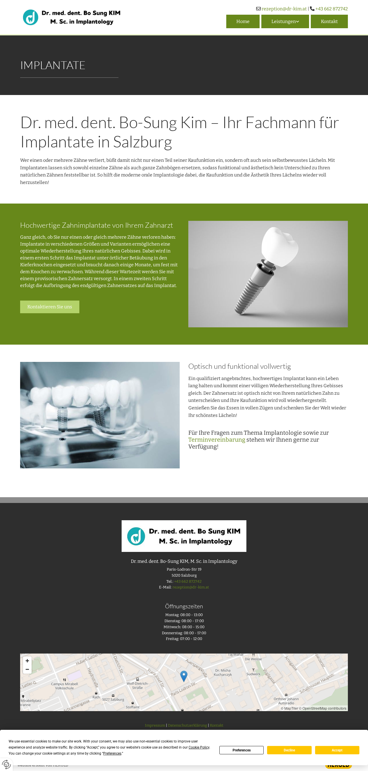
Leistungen (283, 21)
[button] (49, 307)
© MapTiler (289, 708)
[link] (284, 21)
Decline (289, 750)
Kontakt (329, 21)
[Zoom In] (27, 660)
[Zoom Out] (27, 669)
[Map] (184, 682)
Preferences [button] (112, 753)
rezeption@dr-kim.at (284, 9)
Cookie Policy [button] (199, 747)
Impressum (155, 725)
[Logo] (72, 17)
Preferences (242, 750)
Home (243, 21)
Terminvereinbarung (216, 439)
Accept (337, 750)
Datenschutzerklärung (187, 725)
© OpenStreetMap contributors (322, 708)
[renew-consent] (6, 764)
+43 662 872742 (331, 9)
